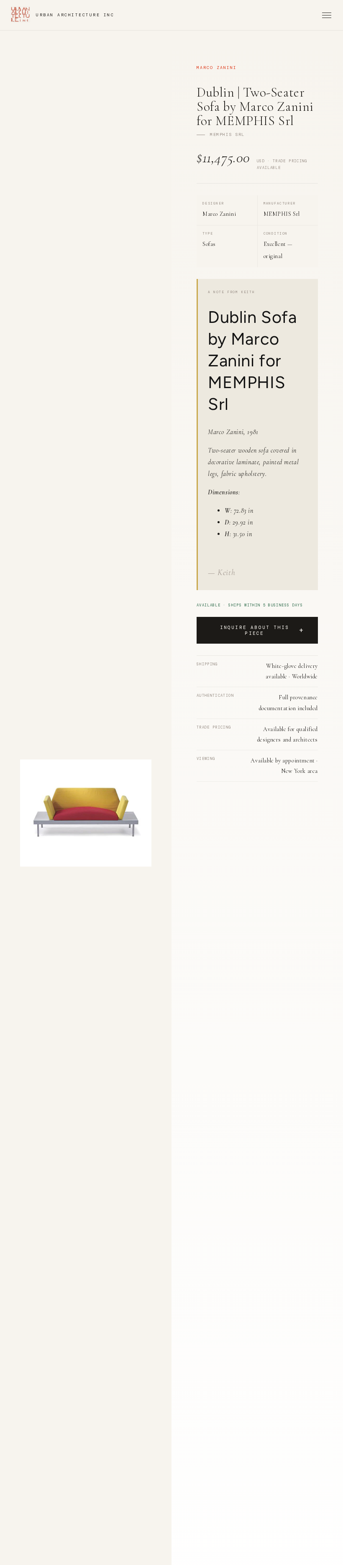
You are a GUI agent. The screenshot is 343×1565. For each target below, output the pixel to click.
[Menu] (326, 15)
